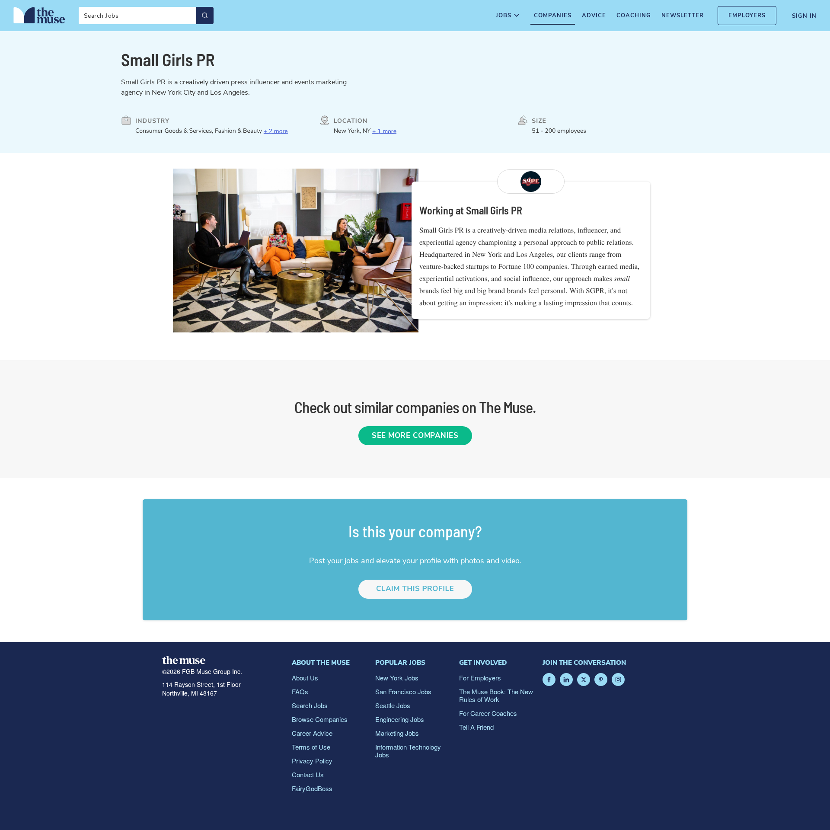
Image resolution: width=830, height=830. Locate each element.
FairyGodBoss (312, 788)
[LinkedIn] (566, 679)
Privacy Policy (312, 760)
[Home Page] (39, 15)
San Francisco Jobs (403, 691)
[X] (583, 679)
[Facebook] (549, 679)
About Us (305, 677)
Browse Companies (320, 719)
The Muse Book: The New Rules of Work (496, 695)
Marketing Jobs (397, 732)
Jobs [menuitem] (503, 15)
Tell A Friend (476, 726)
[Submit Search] (205, 15)
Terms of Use (311, 746)
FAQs (300, 691)
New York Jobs (396, 677)
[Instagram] (618, 679)
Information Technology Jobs (408, 750)
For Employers (480, 677)
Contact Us (308, 774)
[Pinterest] (600, 679)
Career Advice (312, 732)
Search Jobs (310, 705)
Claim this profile (415, 589)
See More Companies (415, 436)
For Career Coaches (488, 713)
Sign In (804, 16)
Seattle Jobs (392, 705)
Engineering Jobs (399, 719)
